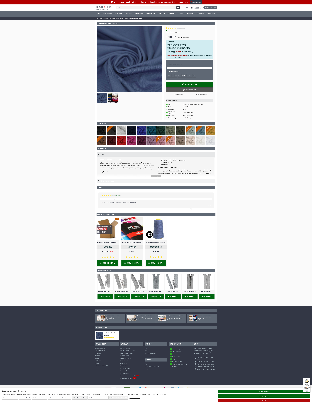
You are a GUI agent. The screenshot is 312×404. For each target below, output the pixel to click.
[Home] (97, 18)
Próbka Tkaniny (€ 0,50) (191, 90)
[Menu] (309, 379)
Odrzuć (264, 400)
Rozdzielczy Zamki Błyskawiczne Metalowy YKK (122, 291)
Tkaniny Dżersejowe (104, 18)
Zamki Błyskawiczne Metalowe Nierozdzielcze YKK (190, 291)
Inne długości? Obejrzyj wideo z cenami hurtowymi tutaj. (180, 52)
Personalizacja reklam (40, 397)
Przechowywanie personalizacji (99, 397)
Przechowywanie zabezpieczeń (119, 397)
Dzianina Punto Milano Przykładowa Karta (131, 242)
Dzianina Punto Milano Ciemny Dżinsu (110, 332)
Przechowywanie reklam (11, 397)
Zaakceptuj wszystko (263, 391)
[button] (177, 94)
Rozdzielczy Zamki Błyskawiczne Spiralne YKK (139, 291)
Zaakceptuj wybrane (264, 396)
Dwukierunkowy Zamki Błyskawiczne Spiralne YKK (105, 291)
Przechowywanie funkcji (80, 397)
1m (172, 76)
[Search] (178, 7)
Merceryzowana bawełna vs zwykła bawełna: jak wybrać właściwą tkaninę (205, 317)
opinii (185, 364)
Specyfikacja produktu (107, 181)
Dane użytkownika (26, 397)
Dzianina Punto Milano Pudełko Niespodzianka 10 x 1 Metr (107, 242)
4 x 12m (189, 76)
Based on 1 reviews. (181, 28)
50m (194, 76)
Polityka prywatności (135, 398)
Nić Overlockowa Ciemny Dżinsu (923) (156, 242)
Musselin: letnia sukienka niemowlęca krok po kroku (143, 316)
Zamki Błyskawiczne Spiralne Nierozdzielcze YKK (207, 291)
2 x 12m (184, 76)
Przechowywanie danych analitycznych (60, 397)
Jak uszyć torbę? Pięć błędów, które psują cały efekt (113, 316)
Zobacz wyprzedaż (196, 2)
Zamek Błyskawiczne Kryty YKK (156, 291)
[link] (98, 14)
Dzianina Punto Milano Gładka (116, 18)
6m (176, 76)
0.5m (169, 76)
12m (179, 76)
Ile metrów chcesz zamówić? (174, 64)
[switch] (306, 390)
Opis (102, 154)
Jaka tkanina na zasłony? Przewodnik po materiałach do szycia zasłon (174, 317)
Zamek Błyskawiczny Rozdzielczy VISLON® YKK (173, 291)
